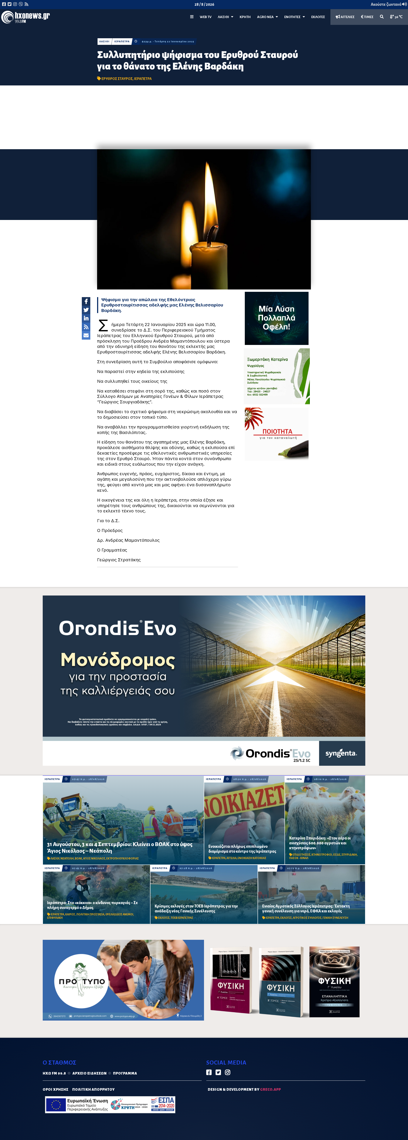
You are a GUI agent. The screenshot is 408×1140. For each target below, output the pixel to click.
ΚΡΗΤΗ (245, 17)
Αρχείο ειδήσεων (89, 1073)
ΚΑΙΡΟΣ (70, 914)
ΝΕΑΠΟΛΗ (67, 858)
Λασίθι (224, 17)
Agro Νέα (266, 17)
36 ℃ (398, 17)
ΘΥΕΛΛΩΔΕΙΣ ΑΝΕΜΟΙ (119, 914)
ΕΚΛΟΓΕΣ (318, 17)
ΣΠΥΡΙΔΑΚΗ (349, 854)
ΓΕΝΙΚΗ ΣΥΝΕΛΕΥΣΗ (335, 917)
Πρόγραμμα (125, 1073)
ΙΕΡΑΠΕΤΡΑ (122, 41)
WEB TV (205, 17)
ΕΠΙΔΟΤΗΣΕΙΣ (301, 854)
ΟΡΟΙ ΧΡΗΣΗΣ (55, 1090)
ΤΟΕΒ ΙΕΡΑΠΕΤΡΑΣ (182, 917)
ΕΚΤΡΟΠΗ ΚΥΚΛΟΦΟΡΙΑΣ (122, 858)
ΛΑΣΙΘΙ (104, 41)
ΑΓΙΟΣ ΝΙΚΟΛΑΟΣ (94, 858)
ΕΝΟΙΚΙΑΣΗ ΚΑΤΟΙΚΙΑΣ (252, 858)
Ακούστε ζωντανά (386, 4)
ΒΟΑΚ (78, 858)
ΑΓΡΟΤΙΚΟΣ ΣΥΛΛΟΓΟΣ (307, 917)
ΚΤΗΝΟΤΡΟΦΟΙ (322, 854)
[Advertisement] (204, 117)
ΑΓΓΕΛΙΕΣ (347, 17)
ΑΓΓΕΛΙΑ (232, 858)
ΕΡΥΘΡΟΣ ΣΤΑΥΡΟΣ (117, 79)
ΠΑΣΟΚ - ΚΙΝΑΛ (298, 858)
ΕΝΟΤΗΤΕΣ (293, 17)
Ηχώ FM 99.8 (54, 1073)
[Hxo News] (25, 18)
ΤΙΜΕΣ (368, 17)
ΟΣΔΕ (336, 854)
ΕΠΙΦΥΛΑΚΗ (55, 917)
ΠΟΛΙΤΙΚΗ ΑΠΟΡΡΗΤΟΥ (93, 1090)
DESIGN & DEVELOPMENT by (244, 1090)
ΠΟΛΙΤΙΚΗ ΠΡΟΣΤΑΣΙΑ (90, 914)
